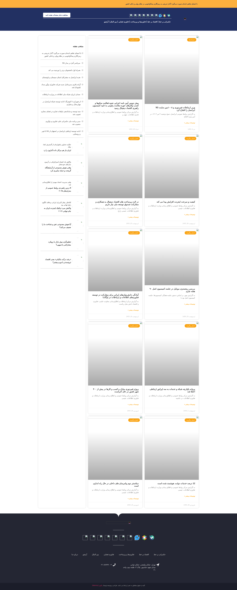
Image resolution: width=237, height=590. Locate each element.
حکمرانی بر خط (165, 22)
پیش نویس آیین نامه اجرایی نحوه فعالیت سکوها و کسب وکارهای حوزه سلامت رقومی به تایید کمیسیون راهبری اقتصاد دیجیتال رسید (116, 105)
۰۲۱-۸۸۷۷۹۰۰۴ (106, 565)
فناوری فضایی (123, 22)
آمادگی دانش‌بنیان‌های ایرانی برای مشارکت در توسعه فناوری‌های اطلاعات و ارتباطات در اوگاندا (115, 296)
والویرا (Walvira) (97, 585)
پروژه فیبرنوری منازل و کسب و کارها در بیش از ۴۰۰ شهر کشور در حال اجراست (116, 390)
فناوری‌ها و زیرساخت (138, 22)
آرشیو (106, 22)
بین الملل (113, 22)
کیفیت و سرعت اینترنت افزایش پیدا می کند (176, 202)
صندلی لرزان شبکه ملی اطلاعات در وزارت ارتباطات (61, 94)
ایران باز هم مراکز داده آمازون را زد (57, 150)
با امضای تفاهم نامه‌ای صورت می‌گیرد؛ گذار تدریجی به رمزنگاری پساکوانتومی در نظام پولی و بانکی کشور (162, 4)
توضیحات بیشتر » (189, 123)
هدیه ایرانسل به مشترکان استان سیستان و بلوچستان (61, 77)
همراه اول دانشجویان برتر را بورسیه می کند (64, 70)
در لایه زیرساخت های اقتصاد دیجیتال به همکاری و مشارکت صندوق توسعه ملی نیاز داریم (117, 203)
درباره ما (75, 554)
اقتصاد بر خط (152, 22)
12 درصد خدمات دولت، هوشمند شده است (176, 483)
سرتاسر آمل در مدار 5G (71, 63)
